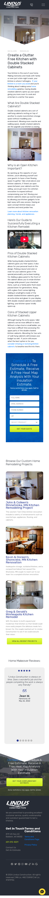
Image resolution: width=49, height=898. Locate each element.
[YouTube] (26, 864)
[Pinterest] (19, 864)
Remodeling (24, 51)
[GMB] (36, 864)
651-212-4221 (12, 842)
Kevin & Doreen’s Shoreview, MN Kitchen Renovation (21, 559)
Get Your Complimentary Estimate (24, 782)
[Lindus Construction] (14, 4)
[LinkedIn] (33, 864)
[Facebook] (12, 864)
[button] (42, 891)
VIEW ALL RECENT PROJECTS (24, 641)
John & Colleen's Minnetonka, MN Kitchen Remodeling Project (22, 505)
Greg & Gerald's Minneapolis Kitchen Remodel (19, 614)
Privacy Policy (30, 845)
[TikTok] (29, 864)
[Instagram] (22, 864)
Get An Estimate (13, 850)
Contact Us (22, 361)
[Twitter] (15, 864)
